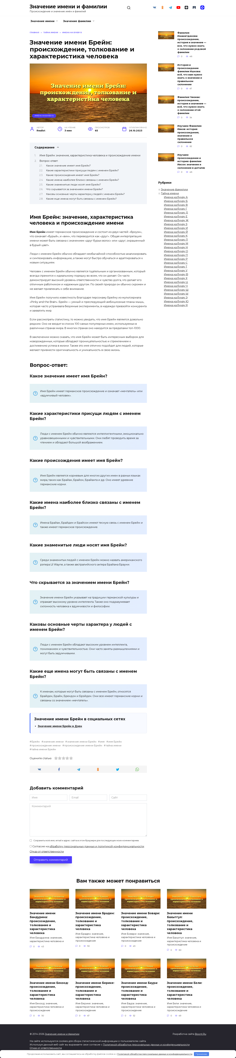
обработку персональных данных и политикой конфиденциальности (96, 846)
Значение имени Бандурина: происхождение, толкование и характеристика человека (43, 922)
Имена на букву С (176, 262)
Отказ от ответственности (47, 851)
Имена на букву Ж (176, 220)
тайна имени (113, 745)
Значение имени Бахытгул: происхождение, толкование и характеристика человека (180, 922)
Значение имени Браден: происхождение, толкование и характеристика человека (94, 921)
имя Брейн (115, 741)
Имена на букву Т (175, 266)
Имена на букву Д (176, 212)
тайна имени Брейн (43, 749)
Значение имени (42, 21)
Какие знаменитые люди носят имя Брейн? (73, 184)
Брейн (35, 741)
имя (102, 741)
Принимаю (201, 1054)
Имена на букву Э (176, 297)
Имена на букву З (175, 224)
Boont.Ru (200, 1034)
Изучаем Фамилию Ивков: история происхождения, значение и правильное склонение (189, 134)
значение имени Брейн (81, 741)
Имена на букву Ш (176, 289)
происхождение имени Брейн (83, 745)
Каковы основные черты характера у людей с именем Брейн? (85, 194)
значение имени (53, 741)
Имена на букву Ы (176, 293)
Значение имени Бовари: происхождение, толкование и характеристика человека (140, 921)
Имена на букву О (176, 251)
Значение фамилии (77, 21)
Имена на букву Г (175, 208)
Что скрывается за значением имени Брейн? (74, 189)
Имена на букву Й (176, 232)
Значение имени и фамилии (68, 6)
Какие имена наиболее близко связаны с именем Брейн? (82, 180)
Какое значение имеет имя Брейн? (68, 165)
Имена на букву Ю (176, 301)
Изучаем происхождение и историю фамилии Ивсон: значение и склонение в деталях (191, 161)
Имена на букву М (176, 243)
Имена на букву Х (175, 278)
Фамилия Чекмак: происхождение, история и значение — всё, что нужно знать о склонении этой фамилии (191, 105)
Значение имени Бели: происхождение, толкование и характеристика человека (184, 990)
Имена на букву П (176, 255)
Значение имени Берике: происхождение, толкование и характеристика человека (94, 990)
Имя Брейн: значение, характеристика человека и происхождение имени (89, 155)
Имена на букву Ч (176, 286)
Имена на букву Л (176, 239)
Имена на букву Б (44, 116)
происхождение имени (46, 745)
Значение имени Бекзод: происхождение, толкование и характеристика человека (49, 990)
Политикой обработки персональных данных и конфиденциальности (146, 1044)
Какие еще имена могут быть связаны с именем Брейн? (81, 198)
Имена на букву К (176, 235)
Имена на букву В (176, 204)
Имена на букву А (176, 197)
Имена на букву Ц (176, 282)
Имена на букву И (176, 228)
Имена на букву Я (176, 305)
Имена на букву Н (176, 247)
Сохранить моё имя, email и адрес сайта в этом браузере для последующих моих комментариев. (86, 840)
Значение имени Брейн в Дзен (60, 726)
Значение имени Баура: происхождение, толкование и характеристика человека (139, 990)
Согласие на (88, 846)
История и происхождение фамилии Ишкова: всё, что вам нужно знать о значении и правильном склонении (189, 75)
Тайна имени (170, 193)
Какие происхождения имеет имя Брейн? (72, 175)
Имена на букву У (176, 270)
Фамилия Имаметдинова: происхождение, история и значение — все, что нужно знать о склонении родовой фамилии (191, 42)
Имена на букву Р (176, 259)
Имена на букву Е (176, 216)
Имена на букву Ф (176, 274)
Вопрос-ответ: (48, 160)
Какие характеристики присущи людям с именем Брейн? (82, 170)
